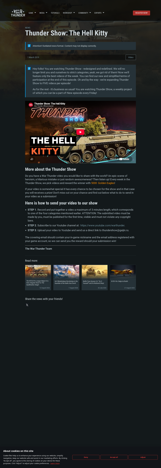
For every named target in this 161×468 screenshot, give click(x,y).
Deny (86, 457)
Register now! (141, 13)
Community (83, 13)
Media (41, 13)
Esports (97, 13)
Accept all (114, 457)
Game (31, 13)
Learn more (55, 463)
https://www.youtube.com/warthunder (102, 225)
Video (130, 57)
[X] (27, 305)
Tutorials (55, 13)
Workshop (67, 13)
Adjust (143, 457)
